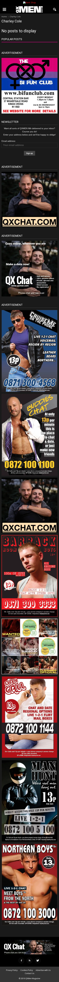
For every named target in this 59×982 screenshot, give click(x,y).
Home (4, 16)
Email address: (9, 141)
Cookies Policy (26, 970)
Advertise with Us (43, 970)
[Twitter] (38, 960)
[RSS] (29, 960)
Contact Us (29, 973)
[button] (55, 9)
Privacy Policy (12, 970)
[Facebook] (21, 960)
